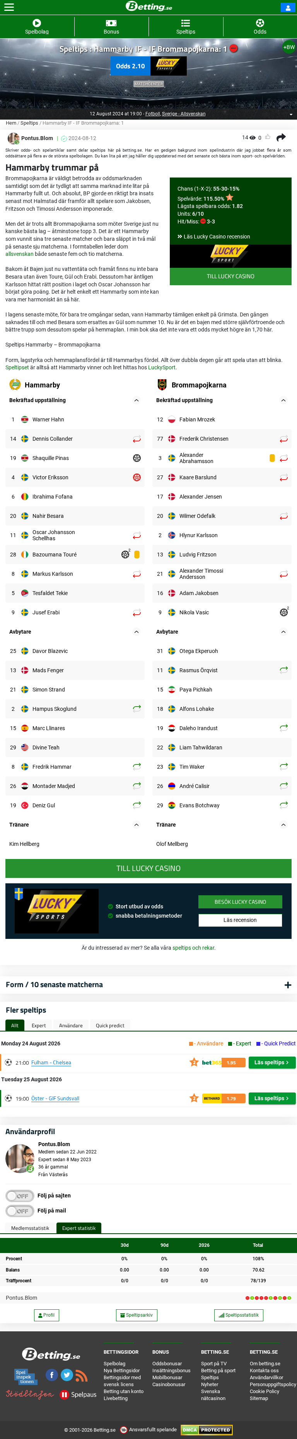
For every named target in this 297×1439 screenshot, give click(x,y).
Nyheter (209, 1384)
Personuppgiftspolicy (273, 1384)
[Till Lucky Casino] (231, 256)
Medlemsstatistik (30, 1228)
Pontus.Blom (21, 1298)
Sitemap (259, 1398)
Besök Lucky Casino (240, 902)
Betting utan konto (123, 1391)
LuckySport (162, 367)
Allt (15, 1025)
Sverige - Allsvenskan (184, 114)
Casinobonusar (168, 1384)
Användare (71, 1025)
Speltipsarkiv (139, 1315)
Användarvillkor (266, 1377)
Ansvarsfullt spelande (153, 1429)
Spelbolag (114, 1363)
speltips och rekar (193, 948)
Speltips (29, 123)
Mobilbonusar (167, 1377)
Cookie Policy (264, 1391)
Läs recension (240, 920)
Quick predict (110, 1025)
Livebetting (116, 1398)
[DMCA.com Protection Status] (207, 1429)
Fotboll (152, 114)
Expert (39, 1025)
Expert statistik (79, 1228)
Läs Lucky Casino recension (217, 236)
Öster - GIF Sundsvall (55, 1098)
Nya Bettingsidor (122, 1370)
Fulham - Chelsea (51, 1062)
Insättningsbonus (171, 1370)
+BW (289, 47)
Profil (48, 1315)
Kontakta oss (264, 1370)
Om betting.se (265, 1363)
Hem (11, 123)
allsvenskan (19, 254)
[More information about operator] (57, 911)
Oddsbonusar (167, 1363)
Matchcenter (149, 84)
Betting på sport (218, 1370)
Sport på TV (214, 1363)
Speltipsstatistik (241, 1315)
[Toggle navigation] (9, 7)
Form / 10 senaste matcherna (54, 984)
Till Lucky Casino (230, 276)
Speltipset (17, 367)
